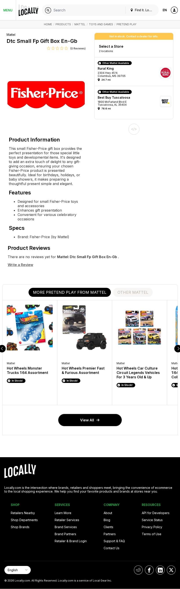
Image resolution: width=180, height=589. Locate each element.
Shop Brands (20, 527)
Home (48, 24)
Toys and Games (101, 24)
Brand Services (66, 527)
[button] (135, 73)
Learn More (63, 513)
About (108, 513)
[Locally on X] (171, 570)
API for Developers (155, 513)
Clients (108, 527)
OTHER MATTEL (132, 292)
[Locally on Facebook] (149, 570)
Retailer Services (67, 520)
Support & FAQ (114, 541)
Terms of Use (151, 534)
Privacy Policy (152, 527)
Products (63, 24)
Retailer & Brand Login (71, 541)
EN (165, 10)
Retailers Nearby (23, 513)
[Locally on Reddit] (138, 570)
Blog (107, 520)
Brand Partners (65, 534)
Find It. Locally (144, 10)
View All (87, 420)
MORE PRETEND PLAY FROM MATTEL (69, 292)
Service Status (152, 520)
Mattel (79, 24)
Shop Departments (24, 520)
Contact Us (111, 548)
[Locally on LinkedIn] (160, 570)
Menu (8, 10)
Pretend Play (126, 24)
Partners (110, 534)
